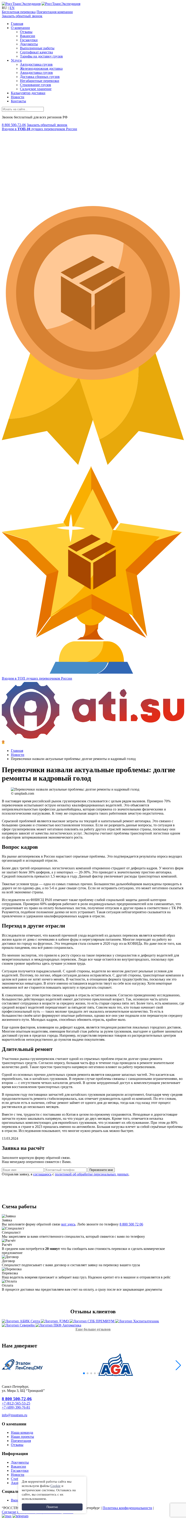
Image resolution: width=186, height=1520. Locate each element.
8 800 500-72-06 (14, 125)
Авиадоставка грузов (36, 72)
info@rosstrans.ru (14, 1415)
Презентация (21, 1441)
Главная (17, 24)
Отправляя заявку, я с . (66, 1174)
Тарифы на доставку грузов (41, 56)
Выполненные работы (37, 48)
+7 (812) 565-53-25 (16, 1403)
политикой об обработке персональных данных (92, 1174)
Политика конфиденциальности (127, 1508)
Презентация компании (55, 12)
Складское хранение (35, 89)
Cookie (55, 1486)
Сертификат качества (36, 52)
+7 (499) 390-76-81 (16, 1407)
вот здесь (68, 1224)
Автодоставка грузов (36, 64)
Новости (17, 97)
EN (12, 8)
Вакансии (27, 36)
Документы (29, 44)
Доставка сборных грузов (40, 77)
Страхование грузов (35, 85)
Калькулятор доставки (28, 93)
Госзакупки (29, 40)
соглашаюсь (42, 1174)
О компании (20, 28)
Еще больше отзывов (93, 1329)
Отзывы (26, 32)
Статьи (16, 1479)
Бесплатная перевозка (19, 12)
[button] (8, 1365)
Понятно (52, 1507)
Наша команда (22, 1432)
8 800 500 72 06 (131, 1224)
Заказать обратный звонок (22, 16)
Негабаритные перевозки (39, 81)
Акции (16, 1483)
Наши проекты (22, 1436)
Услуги (16, 60)
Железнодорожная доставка (41, 68)
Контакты (18, 101)
